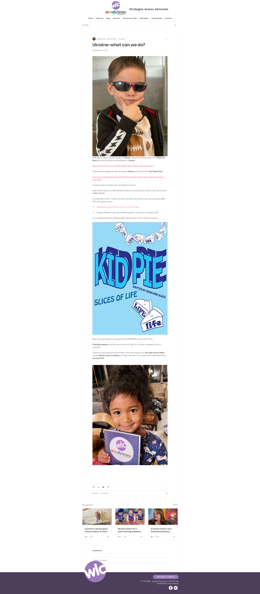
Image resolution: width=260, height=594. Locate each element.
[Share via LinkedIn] (103, 487)
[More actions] (166, 39)
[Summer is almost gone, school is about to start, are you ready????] (97, 516)
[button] (129, 18)
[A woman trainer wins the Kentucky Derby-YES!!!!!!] (163, 516)
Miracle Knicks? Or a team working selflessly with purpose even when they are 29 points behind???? (129, 530)
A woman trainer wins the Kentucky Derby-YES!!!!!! (161, 530)
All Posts (85, 25)
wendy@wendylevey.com (160, 581)
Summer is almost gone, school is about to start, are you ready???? (96, 530)
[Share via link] (108, 487)
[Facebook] (171, 588)
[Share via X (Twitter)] (98, 487)
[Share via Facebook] (93, 487)
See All (175, 505)
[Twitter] (176, 588)
